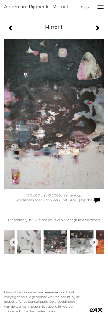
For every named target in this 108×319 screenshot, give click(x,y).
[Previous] (14, 242)
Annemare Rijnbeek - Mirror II (37, 6)
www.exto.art (56, 292)
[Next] (94, 242)
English (86, 7)
